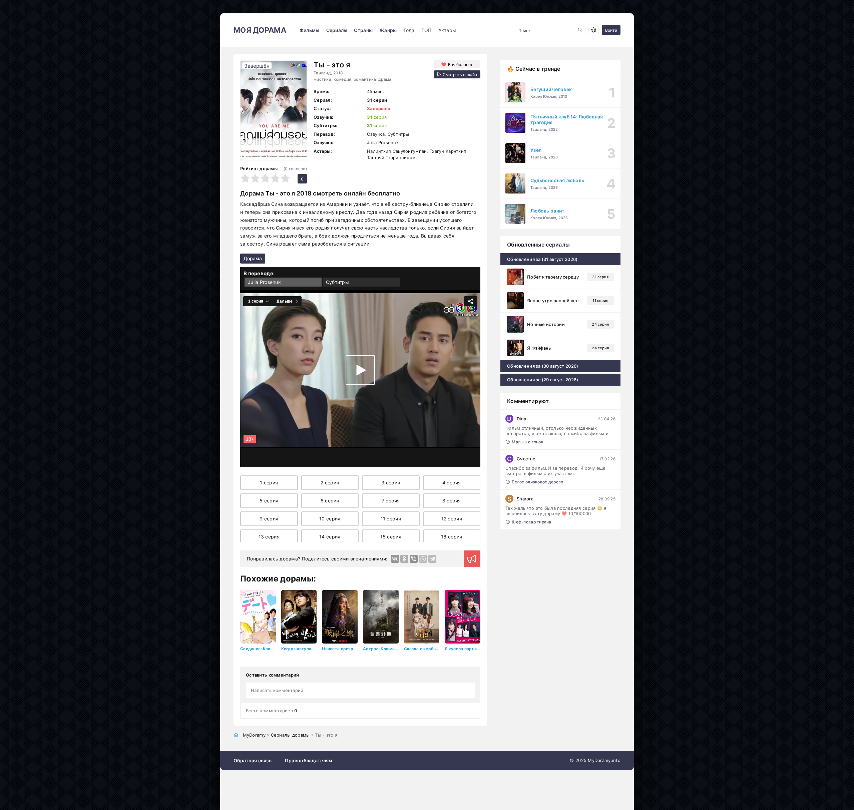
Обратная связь (253, 760)
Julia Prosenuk (264, 282)
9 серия (269, 518)
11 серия (391, 518)
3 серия (390, 482)
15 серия (390, 536)
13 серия (269, 536)
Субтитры (337, 282)
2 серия (330, 482)
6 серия (330, 500)
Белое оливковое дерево (537, 481)
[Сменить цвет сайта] (593, 30)
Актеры (447, 30)
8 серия (451, 500)
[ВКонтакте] (395, 559)
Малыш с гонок (527, 441)
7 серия (391, 500)
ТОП (426, 30)
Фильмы (310, 30)
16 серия (451, 536)
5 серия (269, 500)
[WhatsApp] (423, 559)
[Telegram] (432, 559)
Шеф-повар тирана (531, 521)
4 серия (451, 482)
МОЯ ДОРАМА (260, 30)
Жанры (388, 30)
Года (409, 30)
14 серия (329, 536)
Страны (363, 30)
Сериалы (337, 30)
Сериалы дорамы (290, 735)
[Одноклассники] (404, 559)
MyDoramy (254, 735)
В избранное (460, 64)
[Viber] (414, 559)
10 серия (329, 518)
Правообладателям (308, 760)
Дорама (253, 258)
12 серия (451, 518)
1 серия (269, 482)
